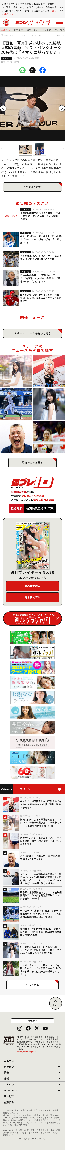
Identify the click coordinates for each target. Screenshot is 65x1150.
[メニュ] (59, 22)
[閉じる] (61, 9)
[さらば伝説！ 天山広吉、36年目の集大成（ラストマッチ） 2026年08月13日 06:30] (16, 437)
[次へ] (62, 108)
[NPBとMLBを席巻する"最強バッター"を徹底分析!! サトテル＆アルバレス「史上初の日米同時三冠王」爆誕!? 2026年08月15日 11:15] (16, 404)
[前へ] (3, 108)
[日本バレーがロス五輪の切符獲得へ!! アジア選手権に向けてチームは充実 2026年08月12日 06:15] (49, 437)
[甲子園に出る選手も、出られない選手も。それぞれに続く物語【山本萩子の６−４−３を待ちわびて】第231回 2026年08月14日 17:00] (49, 404)
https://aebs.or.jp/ (26, 1051)
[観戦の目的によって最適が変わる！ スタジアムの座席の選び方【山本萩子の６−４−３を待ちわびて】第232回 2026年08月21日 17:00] (16, 371)
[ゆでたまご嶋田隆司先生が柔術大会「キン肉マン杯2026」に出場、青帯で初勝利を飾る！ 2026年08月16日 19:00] (49, 371)
